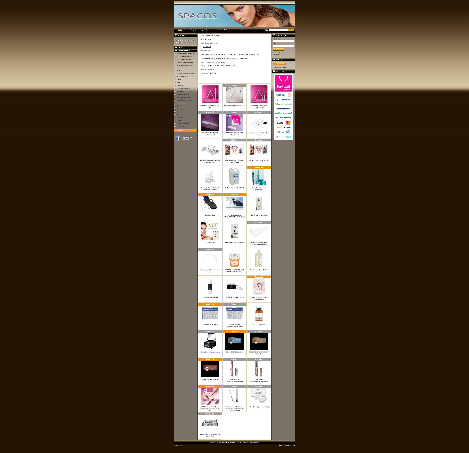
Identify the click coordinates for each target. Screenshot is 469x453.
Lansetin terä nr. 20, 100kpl (210, 324)
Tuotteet (186, 30)
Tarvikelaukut (181, 117)
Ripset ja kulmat (182, 126)
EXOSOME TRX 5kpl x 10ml (234, 352)
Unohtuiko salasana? (278, 52)
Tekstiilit (179, 106)
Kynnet (179, 120)
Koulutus (236, 30)
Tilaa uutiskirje (279, 63)
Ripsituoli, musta (210, 215)
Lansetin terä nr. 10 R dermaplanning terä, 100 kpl (234, 325)
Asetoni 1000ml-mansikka (210, 297)
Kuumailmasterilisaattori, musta (210, 352)
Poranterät (180, 85)
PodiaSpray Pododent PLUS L (235, 297)
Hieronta (179, 114)
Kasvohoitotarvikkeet (183, 97)
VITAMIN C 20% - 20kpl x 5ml (259, 215)
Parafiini (179, 111)
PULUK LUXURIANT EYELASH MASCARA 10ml (259, 298)
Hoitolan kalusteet (182, 76)
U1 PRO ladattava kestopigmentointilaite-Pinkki (234, 380)
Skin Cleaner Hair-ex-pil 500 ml (259, 270)
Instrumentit (180, 91)
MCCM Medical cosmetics (184, 56)
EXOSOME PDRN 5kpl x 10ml (210, 379)
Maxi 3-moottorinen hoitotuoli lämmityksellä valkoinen (210, 188)
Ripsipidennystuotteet (183, 123)
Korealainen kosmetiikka (184, 59)
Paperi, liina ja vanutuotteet (185, 100)
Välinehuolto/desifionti (183, 88)
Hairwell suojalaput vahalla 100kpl (259, 407)
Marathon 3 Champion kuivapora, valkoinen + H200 (210, 161)
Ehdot (207, 30)
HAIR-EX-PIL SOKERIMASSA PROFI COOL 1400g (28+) (234, 270)
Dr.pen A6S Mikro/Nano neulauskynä (259, 188)
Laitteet (179, 79)
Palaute (243, 30)
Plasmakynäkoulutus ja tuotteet (186, 73)
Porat (178, 82)
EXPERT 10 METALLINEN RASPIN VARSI (210, 133)
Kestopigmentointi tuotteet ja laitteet (185, 66)
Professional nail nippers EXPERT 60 (210, 106)
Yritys (202, 30)
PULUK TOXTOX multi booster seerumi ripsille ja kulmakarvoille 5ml (210, 408)
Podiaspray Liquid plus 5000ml (234, 187)
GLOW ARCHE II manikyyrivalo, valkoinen (210, 270)
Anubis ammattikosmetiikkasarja (186, 53)
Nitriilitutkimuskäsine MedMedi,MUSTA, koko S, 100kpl (234, 216)
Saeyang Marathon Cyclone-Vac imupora (259, 133)
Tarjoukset (194, 30)
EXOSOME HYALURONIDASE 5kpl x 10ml (258, 353)
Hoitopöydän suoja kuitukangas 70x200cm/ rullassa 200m (259, 243)
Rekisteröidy (276, 54)
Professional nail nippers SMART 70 (234, 105)
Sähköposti (276, 39)
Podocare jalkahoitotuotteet (185, 62)
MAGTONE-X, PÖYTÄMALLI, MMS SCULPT (234, 161)
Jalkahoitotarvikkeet (183, 94)
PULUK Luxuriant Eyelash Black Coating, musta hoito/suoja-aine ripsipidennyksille (234, 408)
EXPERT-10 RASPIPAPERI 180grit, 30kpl (234, 133)
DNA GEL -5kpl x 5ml (258, 324)
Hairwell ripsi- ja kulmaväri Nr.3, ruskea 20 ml (210, 435)
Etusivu (180, 30)
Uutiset (214, 30)
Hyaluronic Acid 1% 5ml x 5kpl (234, 242)
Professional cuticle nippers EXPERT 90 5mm (259, 106)
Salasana (275, 44)
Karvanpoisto (181, 109)
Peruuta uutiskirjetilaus (279, 67)
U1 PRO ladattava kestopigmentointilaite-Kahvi (259, 380)
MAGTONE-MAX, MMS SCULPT (259, 160)
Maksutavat (227, 30)
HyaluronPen (181, 70)
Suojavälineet (181, 103)
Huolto (220, 30)
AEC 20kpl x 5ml (210, 242)
